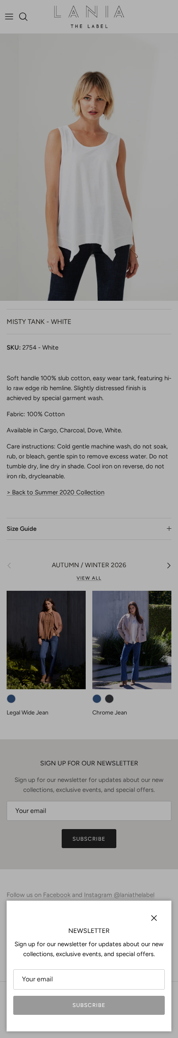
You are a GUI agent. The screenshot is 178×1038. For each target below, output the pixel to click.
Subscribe (88, 1005)
